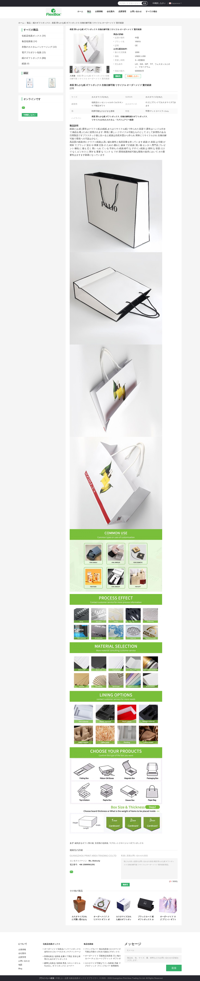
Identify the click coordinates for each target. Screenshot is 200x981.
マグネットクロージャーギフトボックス (126, 843)
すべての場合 (151, 11)
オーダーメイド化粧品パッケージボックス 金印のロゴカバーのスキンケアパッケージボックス (62, 951)
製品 (89, 11)
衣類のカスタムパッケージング (37, 47)
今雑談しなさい (159, 3)
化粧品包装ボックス (31, 36)
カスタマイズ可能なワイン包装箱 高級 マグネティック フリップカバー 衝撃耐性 (103, 964)
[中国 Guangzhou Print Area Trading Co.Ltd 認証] (29, 83)
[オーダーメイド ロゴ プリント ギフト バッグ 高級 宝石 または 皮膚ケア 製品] (168, 904)
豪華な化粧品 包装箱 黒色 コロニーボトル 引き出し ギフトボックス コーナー (62, 964)
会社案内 (110, 11)
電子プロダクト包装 (31, 52)
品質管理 (122, 11)
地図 (20, 965)
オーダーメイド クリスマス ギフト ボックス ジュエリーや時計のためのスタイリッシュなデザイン (101, 918)
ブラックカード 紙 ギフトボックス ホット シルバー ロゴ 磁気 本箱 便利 (146, 918)
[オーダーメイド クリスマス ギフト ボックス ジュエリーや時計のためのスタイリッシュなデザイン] (101, 904)
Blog (20, 968)
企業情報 (99, 11)
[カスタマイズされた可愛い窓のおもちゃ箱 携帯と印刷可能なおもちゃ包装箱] (79, 904)
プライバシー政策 (46, 978)
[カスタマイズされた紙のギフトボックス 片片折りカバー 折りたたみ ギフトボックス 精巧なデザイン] (123, 904)
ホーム (80, 11)
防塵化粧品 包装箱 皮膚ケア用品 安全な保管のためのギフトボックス (62, 957)
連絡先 (118, 76)
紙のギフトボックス (41, 23)
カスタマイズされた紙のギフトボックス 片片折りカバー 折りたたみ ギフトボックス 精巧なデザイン (124, 918)
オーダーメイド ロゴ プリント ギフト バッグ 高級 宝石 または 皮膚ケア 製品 (168, 918)
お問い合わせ (136, 11)
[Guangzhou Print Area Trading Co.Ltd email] (25, 107)
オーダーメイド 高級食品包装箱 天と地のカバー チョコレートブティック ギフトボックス (103, 957)
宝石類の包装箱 (101, 843)
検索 (144, 3)
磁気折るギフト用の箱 (84, 843)
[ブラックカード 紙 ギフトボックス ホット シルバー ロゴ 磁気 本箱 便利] (145, 904)
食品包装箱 (27, 41)
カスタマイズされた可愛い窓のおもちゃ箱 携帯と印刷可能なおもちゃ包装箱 (79, 918)
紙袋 (24, 63)
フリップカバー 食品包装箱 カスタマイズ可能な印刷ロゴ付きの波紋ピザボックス (103, 950)
